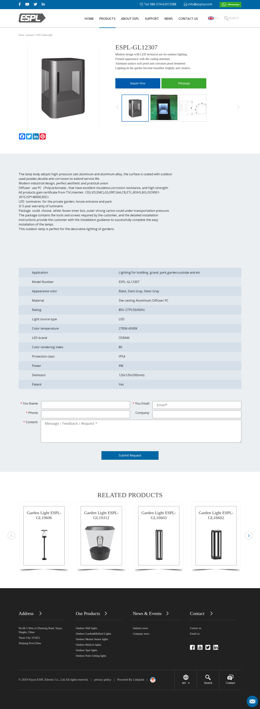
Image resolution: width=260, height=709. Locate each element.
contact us (188, 19)
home (89, 19)
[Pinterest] (42, 136)
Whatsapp (184, 83)
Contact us (195, 628)
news (168, 19)
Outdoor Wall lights (86, 628)
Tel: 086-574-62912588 (159, 4)
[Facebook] (22, 136)
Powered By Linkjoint (130, 679)
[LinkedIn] (35, 136)
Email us (194, 633)
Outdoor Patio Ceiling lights (91, 655)
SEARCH (234, 18)
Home (21, 35)
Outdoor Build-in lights (88, 644)
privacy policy (103, 679)
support (152, 19)
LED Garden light (44, 35)
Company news (141, 633)
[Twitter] (29, 136)
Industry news (140, 628)
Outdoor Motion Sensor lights (92, 639)
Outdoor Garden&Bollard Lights (93, 633)
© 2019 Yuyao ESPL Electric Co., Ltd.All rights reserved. (53, 679)
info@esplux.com (200, 4)
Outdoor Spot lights (86, 650)
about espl (130, 19)
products (107, 19)
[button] (249, 535)
